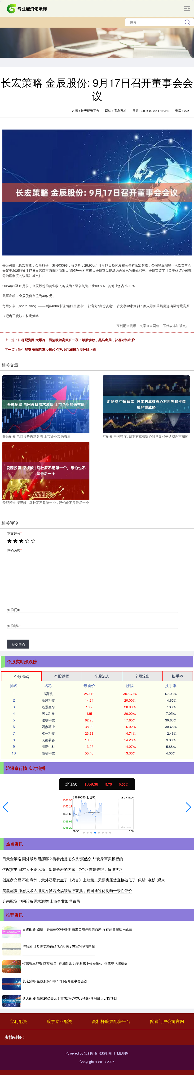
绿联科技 (48, 753)
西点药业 (48, 726)
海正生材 (48, 746)
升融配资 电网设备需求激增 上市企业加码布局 (41, 901)
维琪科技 (48, 720)
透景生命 (48, 706)
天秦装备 (48, 739)
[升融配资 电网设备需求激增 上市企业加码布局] (45, 404)
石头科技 (48, 713)
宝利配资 (18, 1021)
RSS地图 (105, 1053)
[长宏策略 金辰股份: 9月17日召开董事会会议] (11, 984)
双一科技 (48, 733)
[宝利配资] (27, 8)
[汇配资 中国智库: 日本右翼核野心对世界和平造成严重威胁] (146, 404)
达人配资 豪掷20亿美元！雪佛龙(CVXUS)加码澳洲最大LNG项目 (69, 998)
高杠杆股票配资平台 (111, 1021)
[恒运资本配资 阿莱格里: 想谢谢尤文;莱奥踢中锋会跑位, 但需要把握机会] (11, 966)
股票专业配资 (59, 1021)
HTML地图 (120, 1053)
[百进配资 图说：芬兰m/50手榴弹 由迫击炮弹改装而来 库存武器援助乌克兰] (11, 932)
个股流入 (102, 676)
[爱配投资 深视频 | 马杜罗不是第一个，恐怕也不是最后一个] (45, 470)
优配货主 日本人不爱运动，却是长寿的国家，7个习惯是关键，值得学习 (62, 869)
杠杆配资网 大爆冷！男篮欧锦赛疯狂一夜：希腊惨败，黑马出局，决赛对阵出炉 (76, 339)
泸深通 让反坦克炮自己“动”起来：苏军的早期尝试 (58, 946)
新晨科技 (48, 700)
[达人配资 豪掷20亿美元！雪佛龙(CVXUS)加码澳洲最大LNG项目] (11, 1001)
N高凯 (48, 693)
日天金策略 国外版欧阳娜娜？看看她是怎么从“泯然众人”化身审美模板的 (62, 858)
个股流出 (142, 676)
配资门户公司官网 (167, 1021)
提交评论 (18, 644)
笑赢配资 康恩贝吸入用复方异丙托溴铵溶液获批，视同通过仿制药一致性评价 (67, 890)
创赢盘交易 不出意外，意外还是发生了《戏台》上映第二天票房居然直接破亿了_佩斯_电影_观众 (83, 880)
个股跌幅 (61, 676)
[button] (5, 807)
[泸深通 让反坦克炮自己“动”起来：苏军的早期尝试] (11, 949)
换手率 (177, 676)
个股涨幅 (21, 676)
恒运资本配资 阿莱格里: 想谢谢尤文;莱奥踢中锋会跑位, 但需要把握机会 (75, 963)
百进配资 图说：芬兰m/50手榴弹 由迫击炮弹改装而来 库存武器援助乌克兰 (77, 929)
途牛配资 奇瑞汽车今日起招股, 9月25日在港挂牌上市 (57, 349)
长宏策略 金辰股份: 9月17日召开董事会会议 (54, 981)
